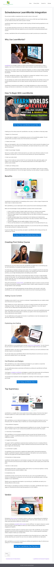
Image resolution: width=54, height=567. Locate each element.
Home (30, 3)
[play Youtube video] (27, 108)
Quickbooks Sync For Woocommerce (13, 558)
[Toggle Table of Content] (8, 555)
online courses (13, 518)
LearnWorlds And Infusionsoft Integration (41, 558)
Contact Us (43, 3)
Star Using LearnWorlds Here (26, 382)
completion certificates (16, 372)
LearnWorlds (7, 65)
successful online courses (20, 524)
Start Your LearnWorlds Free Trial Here (26, 546)
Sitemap (49, 3)
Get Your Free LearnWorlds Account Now (26, 125)
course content (19, 282)
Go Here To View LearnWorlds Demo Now (26, 235)
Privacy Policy (36, 3)
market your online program (34, 345)
